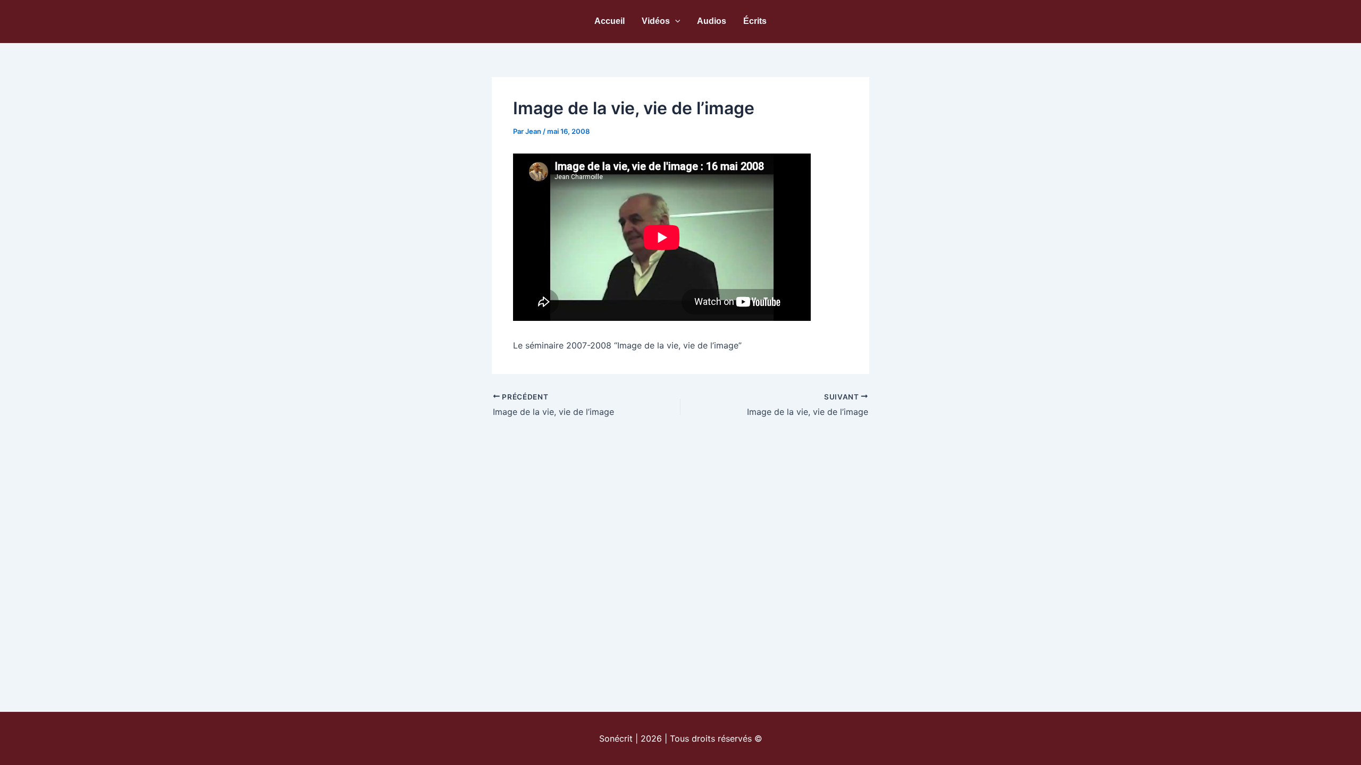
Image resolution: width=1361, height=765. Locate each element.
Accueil (609, 21)
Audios (711, 21)
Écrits (755, 21)
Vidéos (656, 21)
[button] (675, 21)
